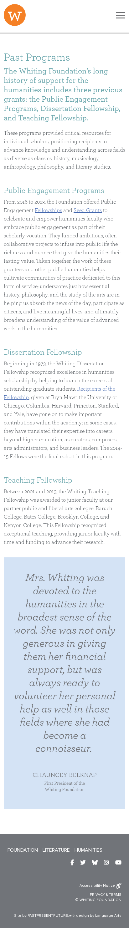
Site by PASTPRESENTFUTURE (41, 915)
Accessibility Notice (98, 885)
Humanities (88, 850)
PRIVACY (97, 894)
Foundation (23, 850)
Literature (56, 850)
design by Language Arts (98, 915)
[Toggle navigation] (120, 15)
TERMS (115, 894)
